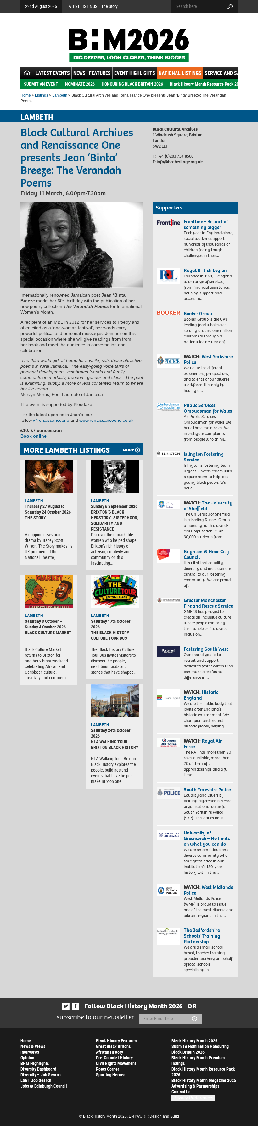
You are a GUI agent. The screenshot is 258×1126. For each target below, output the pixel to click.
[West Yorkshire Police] (168, 361)
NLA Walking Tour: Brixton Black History (114, 744)
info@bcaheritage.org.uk (180, 162)
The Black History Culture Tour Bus (110, 635)
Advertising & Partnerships (195, 1086)
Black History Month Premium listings (198, 1060)
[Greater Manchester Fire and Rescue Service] (168, 600)
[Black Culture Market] (49, 591)
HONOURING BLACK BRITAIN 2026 (132, 84)
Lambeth (59, 95)
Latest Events (53, 73)
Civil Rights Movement (116, 1063)
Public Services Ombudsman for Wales (208, 408)
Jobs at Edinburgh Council (43, 1086)
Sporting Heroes (110, 1075)
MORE (128, 450)
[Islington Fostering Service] (168, 454)
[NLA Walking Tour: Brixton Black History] (115, 700)
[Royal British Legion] (168, 276)
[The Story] (49, 476)
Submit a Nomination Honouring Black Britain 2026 (200, 1049)
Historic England (201, 695)
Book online (33, 435)
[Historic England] (168, 698)
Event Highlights (134, 73)
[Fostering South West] (168, 651)
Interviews (29, 1052)
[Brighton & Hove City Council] (168, 556)
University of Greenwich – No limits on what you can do (207, 838)
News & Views (32, 1046)
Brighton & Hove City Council (206, 554)
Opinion (27, 1058)
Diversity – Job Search (40, 1075)
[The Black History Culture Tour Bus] (115, 591)
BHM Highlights (34, 1063)
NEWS (79, 73)
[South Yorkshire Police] (168, 793)
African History (109, 1052)
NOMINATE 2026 (80, 84)
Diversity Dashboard (38, 1069)
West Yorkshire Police (208, 359)
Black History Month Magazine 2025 (203, 1080)
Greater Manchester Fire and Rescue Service (208, 603)
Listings (41, 95)
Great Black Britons (113, 1046)
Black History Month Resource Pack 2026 (206, 84)
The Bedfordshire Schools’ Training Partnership (202, 936)
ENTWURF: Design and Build (154, 1116)
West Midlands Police (208, 890)
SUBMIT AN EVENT (41, 84)
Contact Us (180, 1092)
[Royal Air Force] (168, 742)
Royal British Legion (205, 270)
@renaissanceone (51, 420)
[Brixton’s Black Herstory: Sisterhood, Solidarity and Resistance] (115, 476)
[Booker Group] (168, 313)
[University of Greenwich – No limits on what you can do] (168, 835)
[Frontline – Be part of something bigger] (168, 222)
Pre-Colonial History (114, 1058)
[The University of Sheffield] (168, 504)
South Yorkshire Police (207, 789)
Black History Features (116, 1041)
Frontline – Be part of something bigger (206, 224)
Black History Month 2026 (194, 1041)
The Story (109, 6)
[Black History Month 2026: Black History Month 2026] (129, 45)
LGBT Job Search (35, 1080)
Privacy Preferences (193, 1097)
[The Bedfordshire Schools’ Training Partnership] (168, 936)
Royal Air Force (203, 744)
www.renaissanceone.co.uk (106, 420)
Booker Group (198, 313)
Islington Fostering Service (204, 457)
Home (25, 95)
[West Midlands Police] (168, 890)
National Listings (180, 73)
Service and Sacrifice (230, 73)
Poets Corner (107, 1069)
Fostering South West (206, 649)
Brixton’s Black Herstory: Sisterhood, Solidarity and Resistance (114, 520)
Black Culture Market (48, 632)
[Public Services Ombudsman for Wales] (168, 407)
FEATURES (100, 73)
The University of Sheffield (208, 505)
